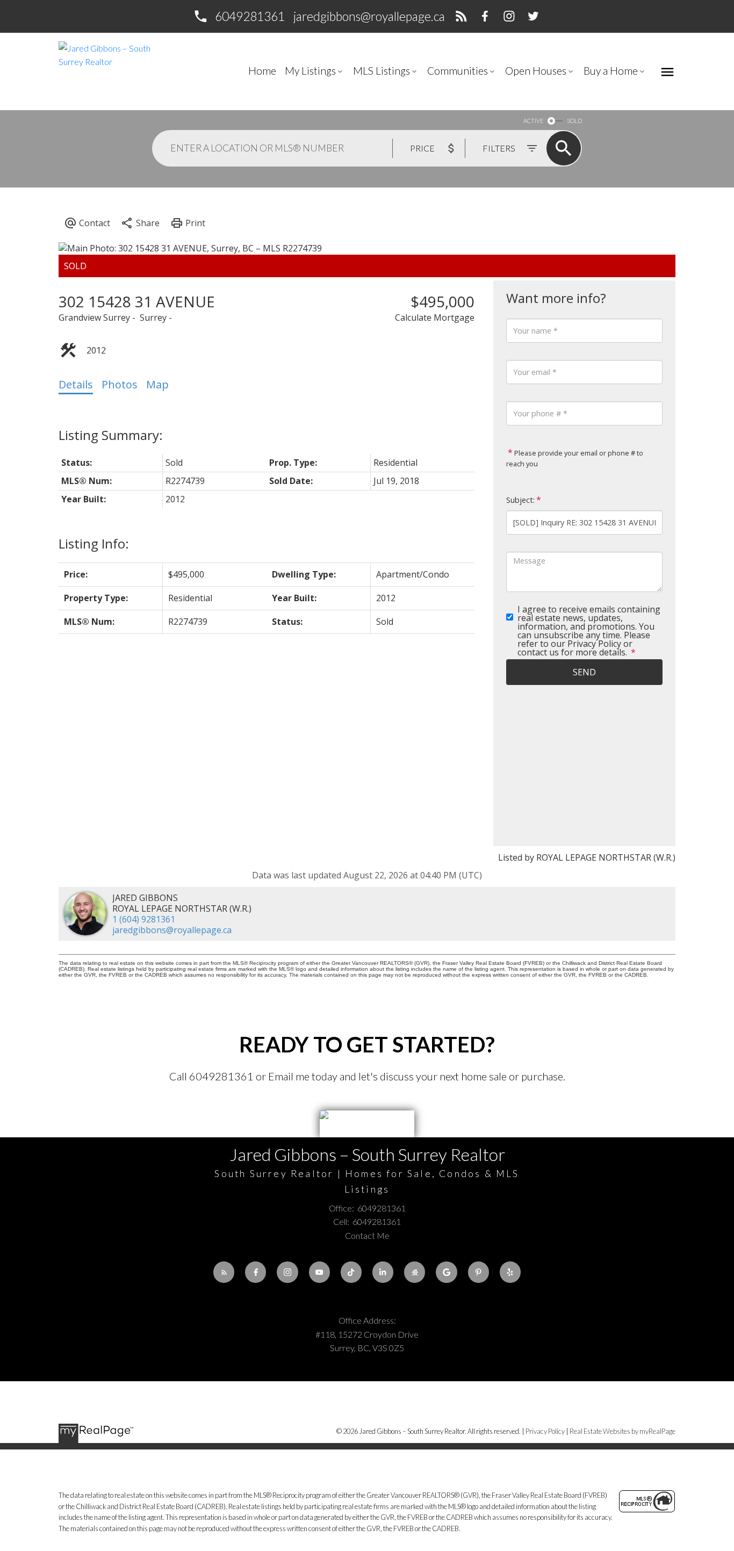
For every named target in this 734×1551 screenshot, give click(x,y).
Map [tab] (157, 384)
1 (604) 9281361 (143, 919)
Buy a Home (611, 70)
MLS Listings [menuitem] (381, 70)
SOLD (574, 120)
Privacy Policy (545, 1431)
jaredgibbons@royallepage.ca (369, 16)
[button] (238, 16)
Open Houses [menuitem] (535, 70)
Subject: (520, 500)
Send (584, 672)
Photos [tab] (120, 384)
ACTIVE (533, 120)
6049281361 (250, 16)
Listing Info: (94, 543)
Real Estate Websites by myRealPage (622, 1431)
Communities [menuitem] (457, 70)
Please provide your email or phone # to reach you (574, 458)
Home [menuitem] (262, 70)
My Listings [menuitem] (310, 70)
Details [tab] (76, 384)
